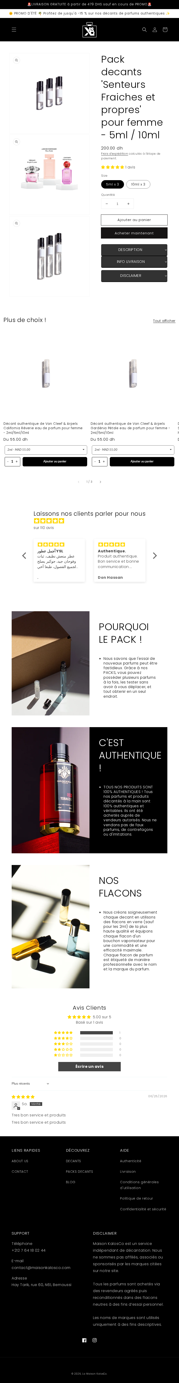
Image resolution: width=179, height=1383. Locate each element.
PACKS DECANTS (79, 1171)
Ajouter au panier (54, 461)
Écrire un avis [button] (89, 1066)
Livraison (128, 1171)
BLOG (71, 1182)
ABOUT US (20, 1161)
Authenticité (130, 1161)
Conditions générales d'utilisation (139, 1185)
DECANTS (73, 1161)
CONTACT (20, 1171)
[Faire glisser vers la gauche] (79, 482)
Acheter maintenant (134, 233)
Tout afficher (164, 320)
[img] (92, 521)
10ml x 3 (138, 184)
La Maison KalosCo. (94, 1374)
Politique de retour (136, 1198)
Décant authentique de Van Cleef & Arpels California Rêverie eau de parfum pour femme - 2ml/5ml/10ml (43, 428)
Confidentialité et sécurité (143, 1209)
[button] (14, 30)
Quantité (108, 195)
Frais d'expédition (114, 154)
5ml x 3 (112, 184)
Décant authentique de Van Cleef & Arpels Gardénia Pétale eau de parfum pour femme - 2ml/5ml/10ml (130, 428)
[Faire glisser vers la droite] (100, 482)
